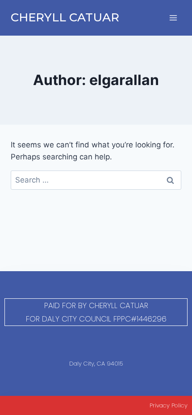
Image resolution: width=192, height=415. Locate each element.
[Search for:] (96, 179)
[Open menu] (173, 17)
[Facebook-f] (84, 342)
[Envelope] (107, 342)
